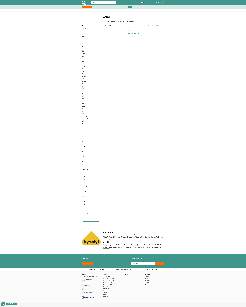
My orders (147, 278)
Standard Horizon (85, 168)
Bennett (83, 45)
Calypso (83, 53)
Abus (83, 35)
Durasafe (83, 64)
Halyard (83, 96)
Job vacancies (145, 7)
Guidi (83, 91)
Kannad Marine (85, 118)
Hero (83, 103)
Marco (83, 131)
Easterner (84, 76)
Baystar (83, 40)
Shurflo (83, 171)
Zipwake (83, 209)
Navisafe (83, 144)
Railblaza (83, 161)
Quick (83, 154)
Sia (82, 214)
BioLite (83, 48)
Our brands (88, 12)
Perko (83, 151)
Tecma (83, 193)
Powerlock (84, 153)
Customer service (87, 263)
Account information (149, 276)
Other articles (105, 296)
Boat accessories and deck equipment (110, 278)
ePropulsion (84, 66)
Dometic (83, 61)
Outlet (130, 7)
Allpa (83, 30)
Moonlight (84, 128)
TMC (83, 196)
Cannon (83, 55)
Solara (83, 174)
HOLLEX (83, 104)
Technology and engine (107, 286)
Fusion (83, 88)
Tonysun (83, 184)
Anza (83, 216)
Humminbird (84, 99)
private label (84, 78)
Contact (161, 7)
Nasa (83, 138)
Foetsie (83, 89)
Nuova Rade (84, 139)
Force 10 (83, 84)
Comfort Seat (84, 58)
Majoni (83, 134)
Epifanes (83, 74)
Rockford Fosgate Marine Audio (88, 213)
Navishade (84, 141)
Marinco (83, 133)
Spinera (83, 183)
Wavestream (84, 204)
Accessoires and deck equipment (114, 7)
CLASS (83, 119)
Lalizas (83, 124)
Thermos (83, 194)
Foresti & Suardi (85, 79)
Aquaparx (84, 38)
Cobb (83, 56)
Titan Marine (84, 186)
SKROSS (83, 179)
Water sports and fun (107, 288)
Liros (83, 126)
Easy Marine (84, 69)
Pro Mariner (84, 146)
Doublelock (84, 63)
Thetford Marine (85, 191)
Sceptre (83, 176)
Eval (82, 68)
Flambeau (84, 86)
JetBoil (83, 113)
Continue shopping (133, 33)
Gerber (83, 94)
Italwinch (83, 108)
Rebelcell (83, 163)
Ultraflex (83, 199)
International (84, 106)
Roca (83, 156)
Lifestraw (83, 121)
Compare (147, 282)
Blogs (151, 7)
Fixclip (83, 83)
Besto (83, 46)
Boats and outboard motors (108, 280)
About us (156, 7)
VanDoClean (84, 201)
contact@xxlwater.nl (88, 292)
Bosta (83, 51)
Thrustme (84, 189)
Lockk (83, 123)
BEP (82, 41)
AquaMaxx (84, 36)
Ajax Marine (84, 31)
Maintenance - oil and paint (99, 7)
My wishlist (147, 280)
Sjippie (83, 164)
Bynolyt (93, 12)
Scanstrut (84, 173)
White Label (84, 208)
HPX (82, 101)
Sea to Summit (85, 169)
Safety (104, 290)
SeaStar (83, 178)
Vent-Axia (83, 203)
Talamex (83, 188)
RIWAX (83, 158)
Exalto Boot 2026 (106, 276)
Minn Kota (84, 129)
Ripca (83, 159)
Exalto (83, 71)
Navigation (105, 292)
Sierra (83, 181)
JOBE (83, 109)
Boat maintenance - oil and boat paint (110, 282)
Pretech (83, 148)
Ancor (83, 33)
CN (82, 60)
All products (147, 284)
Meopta (83, 136)
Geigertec (83, 93)
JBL (82, 111)
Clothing (104, 294)
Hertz (83, 98)
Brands (124, 7)
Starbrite (83, 166)
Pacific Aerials (84, 149)
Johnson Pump (85, 116)
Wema (83, 206)
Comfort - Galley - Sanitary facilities (110, 284)
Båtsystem (84, 43)
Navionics (84, 143)
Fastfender (84, 81)
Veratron (83, 211)
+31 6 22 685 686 (87, 289)
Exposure (84, 73)
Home (83, 12)
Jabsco (83, 114)
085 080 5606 (87, 285)
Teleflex (83, 198)
